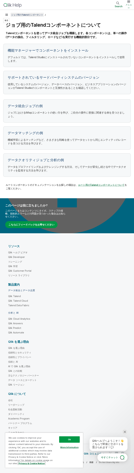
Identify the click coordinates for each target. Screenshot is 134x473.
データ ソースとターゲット (22, 380)
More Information (69, 447)
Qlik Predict (14, 328)
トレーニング (15, 261)
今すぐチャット (109, 457)
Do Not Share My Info (109, 462)
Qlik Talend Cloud (18, 300)
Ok (69, 439)
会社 (10, 400)
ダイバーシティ (16, 414)
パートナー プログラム (20, 423)
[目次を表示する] (6, 15)
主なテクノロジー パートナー (23, 375)
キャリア (12, 427)
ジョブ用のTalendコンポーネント (27, 14)
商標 (91, 462)
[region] (44, 450)
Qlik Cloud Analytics (19, 318)
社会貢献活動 (15, 409)
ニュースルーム (16, 432)
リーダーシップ (16, 404)
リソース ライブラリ (19, 275)
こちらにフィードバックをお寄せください (31, 224)
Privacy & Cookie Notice (32, 463)
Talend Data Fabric (18, 305)
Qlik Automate (16, 332)
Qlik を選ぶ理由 (16, 348)
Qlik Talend (14, 296)
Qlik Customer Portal (19, 270)
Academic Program (19, 418)
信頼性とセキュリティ (19, 352)
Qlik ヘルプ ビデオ (18, 252)
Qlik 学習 (13, 266)
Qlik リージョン (16, 384)
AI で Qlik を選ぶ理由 (19, 366)
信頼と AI (13, 361)
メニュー (129, 6)
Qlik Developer (16, 257)
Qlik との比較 (15, 370)
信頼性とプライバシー (19, 357)
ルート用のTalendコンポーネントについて (101, 184)
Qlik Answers (15, 323)
